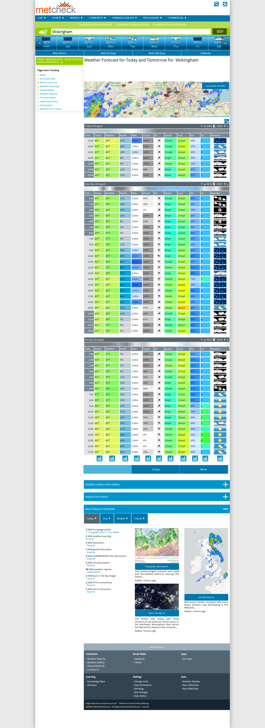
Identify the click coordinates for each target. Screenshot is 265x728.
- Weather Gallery (95, 662)
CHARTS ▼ (58, 17)
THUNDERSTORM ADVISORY (95, 24)
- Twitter (137, 662)
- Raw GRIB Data (189, 688)
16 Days (155, 469)
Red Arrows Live (48, 82)
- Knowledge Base (95, 681)
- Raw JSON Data (190, 685)
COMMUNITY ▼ (97, 17)
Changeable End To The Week (103, 532)
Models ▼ (122, 518)
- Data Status (140, 695)
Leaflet (198, 116)
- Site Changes (140, 692)
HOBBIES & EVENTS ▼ (124, 17)
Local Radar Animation (215, 85)
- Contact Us (92, 669)
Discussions (46, 105)
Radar (43, 74)
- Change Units (140, 681)
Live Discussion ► (206, 597)
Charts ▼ (139, 518)
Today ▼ (92, 518)
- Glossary (91, 685)
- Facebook (139, 658)
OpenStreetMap (212, 116)
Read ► (90, 538)
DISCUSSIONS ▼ (152, 17)
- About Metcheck (95, 666)
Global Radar (47, 90)
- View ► (90, 578)
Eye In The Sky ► (157, 613)
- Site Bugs (138, 688)
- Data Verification (142, 685)
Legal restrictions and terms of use (101, 703)
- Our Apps (186, 658)
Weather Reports (49, 93)
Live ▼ (107, 518)
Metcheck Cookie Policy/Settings (134, 703)
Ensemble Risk (47, 78)
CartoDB (225, 116)
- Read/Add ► (93, 572)
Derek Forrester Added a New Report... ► (59, 61)
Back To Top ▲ (157, 647)
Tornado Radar (48, 97)
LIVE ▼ (42, 17)
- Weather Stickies (190, 681)
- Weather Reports (95, 658)
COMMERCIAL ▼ (177, 17)
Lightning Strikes (49, 101)
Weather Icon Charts (51, 109)
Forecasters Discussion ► (157, 566)
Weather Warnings (49, 86)
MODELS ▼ (76, 17)
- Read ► (91, 545)
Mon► (203, 469)
